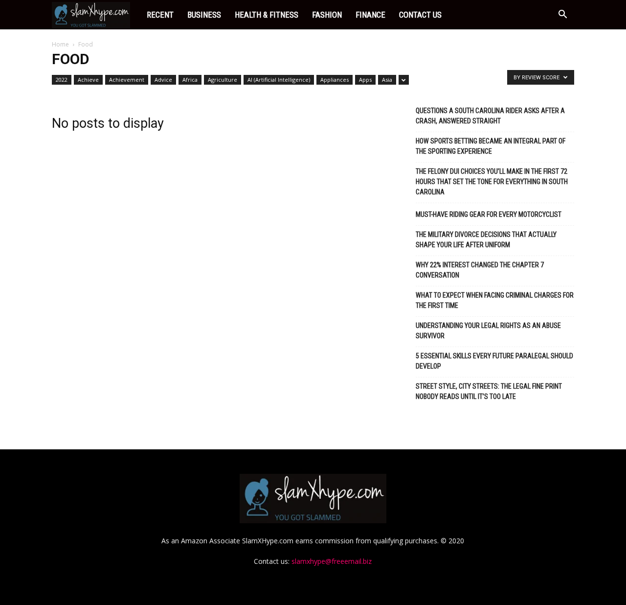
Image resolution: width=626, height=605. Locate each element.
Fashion (327, 15)
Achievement (126, 79)
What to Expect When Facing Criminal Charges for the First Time (495, 300)
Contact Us (420, 15)
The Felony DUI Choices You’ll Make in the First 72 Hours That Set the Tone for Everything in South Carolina (492, 181)
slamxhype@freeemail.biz (331, 561)
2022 (61, 79)
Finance (370, 15)
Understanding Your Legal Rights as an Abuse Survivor (488, 331)
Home (60, 44)
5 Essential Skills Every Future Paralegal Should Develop (494, 361)
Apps (365, 79)
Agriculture (222, 79)
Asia (387, 79)
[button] (562, 15)
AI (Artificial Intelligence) (278, 79)
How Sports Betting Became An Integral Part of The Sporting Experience (490, 146)
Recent (160, 15)
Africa (190, 79)
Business (204, 15)
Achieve (88, 79)
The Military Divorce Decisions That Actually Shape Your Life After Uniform (486, 240)
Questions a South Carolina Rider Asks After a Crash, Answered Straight (490, 116)
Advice (163, 79)
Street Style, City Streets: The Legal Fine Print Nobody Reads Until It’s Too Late (489, 391)
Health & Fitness (266, 15)
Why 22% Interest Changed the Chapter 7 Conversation (480, 270)
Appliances (334, 79)
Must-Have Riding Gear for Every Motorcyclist (488, 214)
